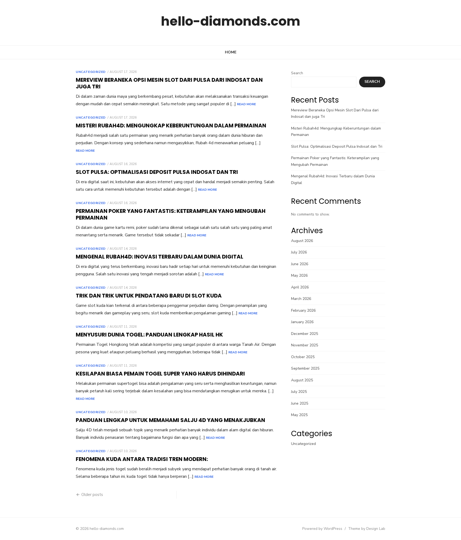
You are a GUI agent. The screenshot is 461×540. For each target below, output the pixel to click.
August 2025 (302, 380)
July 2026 (299, 252)
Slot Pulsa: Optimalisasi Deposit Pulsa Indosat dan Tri (157, 172)
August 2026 (302, 240)
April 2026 (300, 287)
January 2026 (302, 321)
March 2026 (301, 298)
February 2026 (303, 310)
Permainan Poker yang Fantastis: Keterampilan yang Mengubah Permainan (170, 214)
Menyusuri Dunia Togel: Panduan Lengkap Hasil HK (149, 334)
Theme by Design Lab (366, 528)
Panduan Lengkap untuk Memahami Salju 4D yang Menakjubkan (170, 420)
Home (230, 52)
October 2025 (303, 356)
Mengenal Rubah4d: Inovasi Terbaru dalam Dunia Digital (159, 256)
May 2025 (299, 414)
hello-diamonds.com (230, 21)
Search (297, 73)
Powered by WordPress (322, 528)
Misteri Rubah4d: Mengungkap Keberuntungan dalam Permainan (171, 125)
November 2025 (304, 345)
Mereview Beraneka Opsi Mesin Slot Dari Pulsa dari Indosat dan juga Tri (169, 83)
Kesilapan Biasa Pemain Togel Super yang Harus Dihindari (160, 373)
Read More (246, 104)
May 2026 (299, 275)
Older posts (92, 494)
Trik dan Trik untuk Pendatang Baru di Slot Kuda (149, 295)
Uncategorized (91, 72)
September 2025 (305, 368)
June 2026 (299, 264)
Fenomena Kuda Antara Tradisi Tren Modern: (142, 459)
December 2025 (304, 333)
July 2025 (299, 391)
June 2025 (299, 403)
